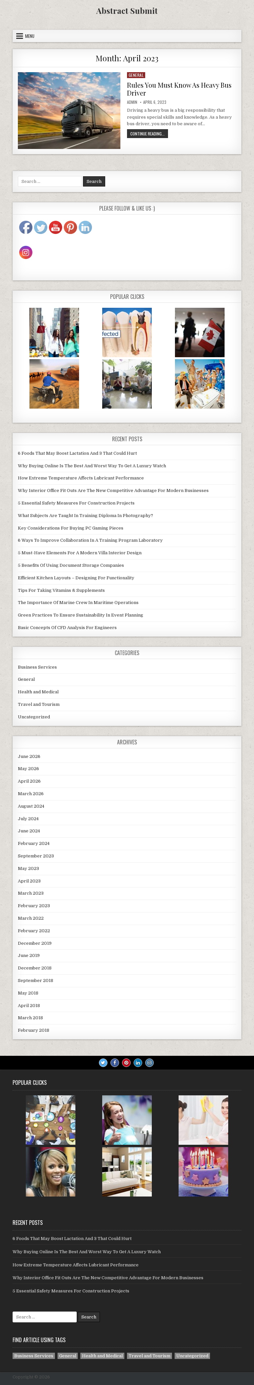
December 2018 (35, 968)
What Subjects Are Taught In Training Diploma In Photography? (85, 515)
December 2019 (35, 943)
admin (132, 102)
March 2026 (31, 793)
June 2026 (29, 756)
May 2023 (28, 868)
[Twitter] (103, 1062)
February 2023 (34, 905)
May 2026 (28, 768)
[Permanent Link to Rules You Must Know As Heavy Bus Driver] (69, 110)
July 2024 (28, 818)
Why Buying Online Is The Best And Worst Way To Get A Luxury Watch (92, 465)
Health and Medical (38, 691)
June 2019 (29, 955)
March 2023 (31, 893)
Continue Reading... (149, 134)
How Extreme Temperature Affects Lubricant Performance (81, 478)
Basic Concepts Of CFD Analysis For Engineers (67, 627)
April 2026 (29, 781)
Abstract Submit (127, 10)
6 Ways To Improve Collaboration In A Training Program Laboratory (90, 540)
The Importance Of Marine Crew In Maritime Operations (78, 602)
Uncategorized (34, 716)
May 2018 (28, 993)
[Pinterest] (126, 1062)
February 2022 (34, 930)
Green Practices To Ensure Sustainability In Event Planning (80, 615)
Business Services (37, 667)
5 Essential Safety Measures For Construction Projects (76, 503)
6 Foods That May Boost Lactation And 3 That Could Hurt (77, 453)
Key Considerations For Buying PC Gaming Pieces (70, 528)
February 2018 (33, 1030)
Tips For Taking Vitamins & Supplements (61, 590)
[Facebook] (114, 1062)
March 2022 (31, 918)
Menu (29, 36)
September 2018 (35, 980)
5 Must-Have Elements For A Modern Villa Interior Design (80, 552)
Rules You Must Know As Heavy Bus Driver (179, 88)
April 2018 (29, 1005)
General (136, 75)
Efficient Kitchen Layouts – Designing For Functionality (76, 577)
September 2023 (36, 855)
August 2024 (31, 806)
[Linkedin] (138, 1062)
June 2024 (29, 830)
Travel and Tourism (39, 704)
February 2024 (34, 843)
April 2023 (29, 881)
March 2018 (30, 1017)
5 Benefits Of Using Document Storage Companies (71, 565)
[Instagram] (149, 1062)
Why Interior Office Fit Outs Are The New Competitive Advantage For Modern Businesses (113, 490)
